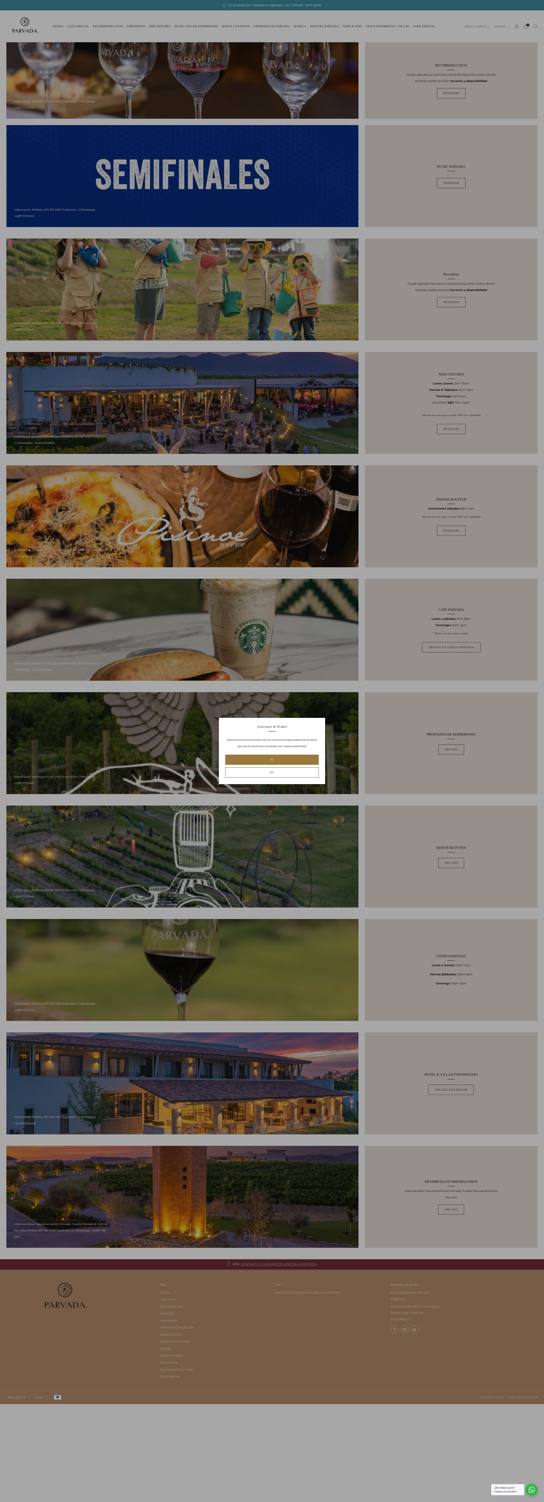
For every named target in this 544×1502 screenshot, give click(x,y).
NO (272, 772)
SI (272, 759)
